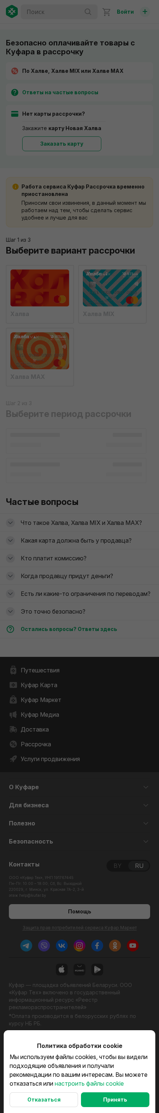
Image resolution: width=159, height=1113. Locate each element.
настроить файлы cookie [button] (89, 1083)
